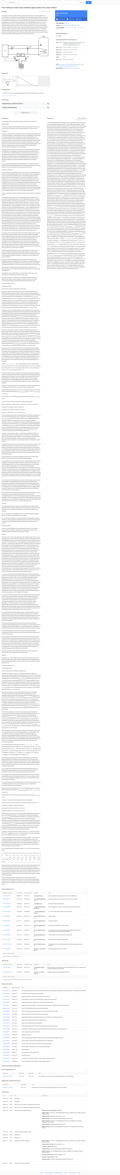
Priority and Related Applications (69, 66)
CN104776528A (6, 1017)
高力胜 (68, 25)
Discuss (78, 68)
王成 (65, 25)
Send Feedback (49, 1172)
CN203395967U (6, 1002)
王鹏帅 (72, 25)
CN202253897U (6, 899)
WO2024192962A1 (7, 972)
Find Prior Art (71, 19)
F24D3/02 (6, 93)
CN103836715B (6, 1043)
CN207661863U (6, 920)
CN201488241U (6, 1031)
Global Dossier (71, 68)
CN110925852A (6, 934)
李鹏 (78, 25)
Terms (65, 1172)
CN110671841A (6, 930)
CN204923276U (6, 1058)
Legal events (77, 64)
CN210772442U (6, 939)
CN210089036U (6, 1037)
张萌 (75, 25)
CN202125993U (6, 1029)
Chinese (66, 23)
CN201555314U (6, 1005)
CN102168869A (6, 1046)
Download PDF (61, 19)
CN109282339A (6, 925)
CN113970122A (6, 999)
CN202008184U (6, 1020)
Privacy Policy (72, 1172)
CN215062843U (6, 1055)
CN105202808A (6, 906)
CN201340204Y (6, 1049)
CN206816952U (6, 1008)
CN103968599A (6, 1014)
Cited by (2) (71, 64)
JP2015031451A (7, 903)
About (41, 1172)
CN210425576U (6, 1034)
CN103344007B (6, 1011)
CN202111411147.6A (7, 1076)
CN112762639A (6, 948)
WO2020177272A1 (7, 944)
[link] (23, 93)
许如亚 (62, 25)
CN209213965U (6, 1061)
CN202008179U (6, 1026)
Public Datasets (58, 1172)
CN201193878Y (6, 1052)
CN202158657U (6, 1040)
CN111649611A (6, 996)
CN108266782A (6, 916)
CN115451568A (6, 967)
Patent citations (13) (63, 64)
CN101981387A (6, 895)
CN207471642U (6, 911)
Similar (79, 19)
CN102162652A (6, 1023)
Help (79, 1172)
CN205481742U (6, 990)
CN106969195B (6, 993)
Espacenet (65, 68)
